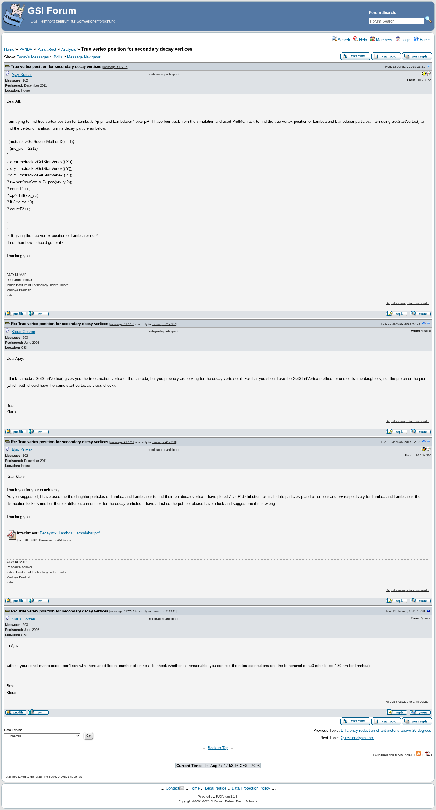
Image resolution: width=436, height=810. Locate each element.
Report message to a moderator (407, 303)
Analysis (68, 49)
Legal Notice (215, 788)
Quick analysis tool (357, 738)
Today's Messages (33, 57)
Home (424, 40)
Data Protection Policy (251, 788)
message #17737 (115, 67)
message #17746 (122, 611)
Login (405, 40)
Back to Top (218, 748)
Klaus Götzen (23, 332)
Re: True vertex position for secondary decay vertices (59, 324)
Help (362, 40)
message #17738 (122, 324)
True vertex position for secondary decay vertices (56, 66)
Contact (172, 788)
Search (343, 40)
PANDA (25, 49)
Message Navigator (83, 57)
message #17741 (122, 442)
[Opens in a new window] (423, 75)
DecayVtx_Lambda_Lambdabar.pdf (70, 533)
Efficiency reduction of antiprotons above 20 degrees (386, 730)
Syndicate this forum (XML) (393, 754)
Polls (58, 57)
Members (383, 40)
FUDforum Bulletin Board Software (234, 801)
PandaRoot (46, 49)
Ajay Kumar (22, 74)
